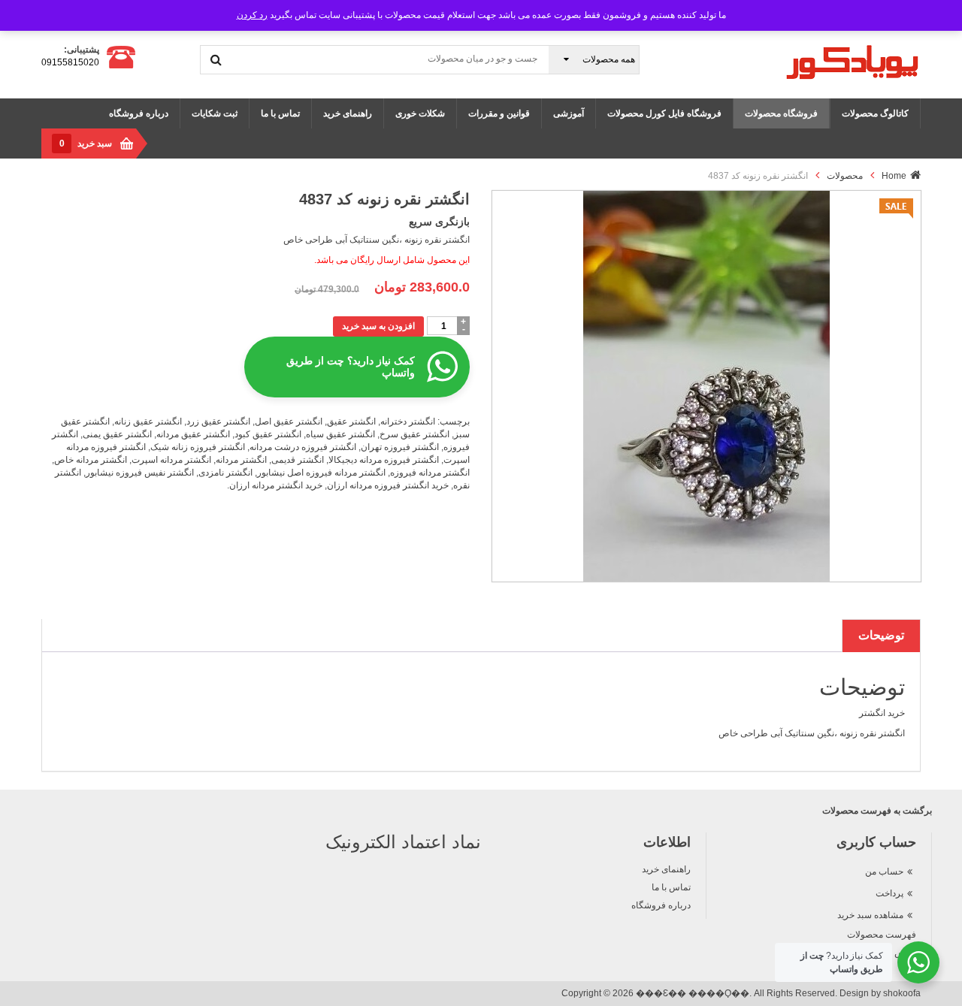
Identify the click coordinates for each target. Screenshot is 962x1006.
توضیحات (881, 635)
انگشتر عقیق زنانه (148, 421)
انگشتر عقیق (351, 421)
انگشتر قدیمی (297, 460)
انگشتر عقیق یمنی (117, 434)
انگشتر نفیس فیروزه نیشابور (140, 472)
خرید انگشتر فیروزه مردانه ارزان (388, 485)
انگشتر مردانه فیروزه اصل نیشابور (321, 472)
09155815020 (70, 62)
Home (894, 176)
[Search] (216, 59)
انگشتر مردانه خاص (90, 460)
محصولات (845, 176)
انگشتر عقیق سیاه (340, 434)
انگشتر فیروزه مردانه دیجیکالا (383, 460)
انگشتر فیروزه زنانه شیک (197, 447)
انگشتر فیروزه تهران (400, 447)
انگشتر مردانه (241, 460)
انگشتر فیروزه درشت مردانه (303, 447)
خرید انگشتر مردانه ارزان (275, 485)
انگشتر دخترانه (407, 421)
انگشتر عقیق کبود (267, 434)
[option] (706, 386)
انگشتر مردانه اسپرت (171, 460)
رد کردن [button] (252, 15)
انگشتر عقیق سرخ (414, 434)
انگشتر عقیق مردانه (193, 434)
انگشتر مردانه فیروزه (430, 472)
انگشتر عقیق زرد (218, 421)
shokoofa (902, 993)
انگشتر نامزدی (225, 472)
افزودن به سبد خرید (378, 326)
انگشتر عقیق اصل (288, 421)
